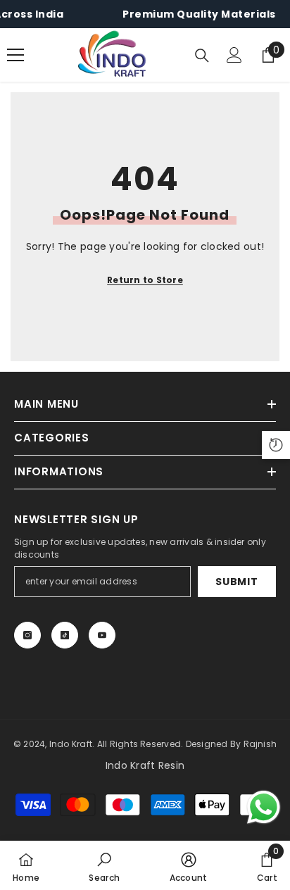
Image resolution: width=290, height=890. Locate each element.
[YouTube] (102, 635)
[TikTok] (64, 635)
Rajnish (260, 744)
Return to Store (145, 280)
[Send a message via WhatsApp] (263, 807)
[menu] (15, 54)
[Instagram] (27, 635)
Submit (236, 582)
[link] (104, 865)
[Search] (202, 55)
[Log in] (234, 55)
